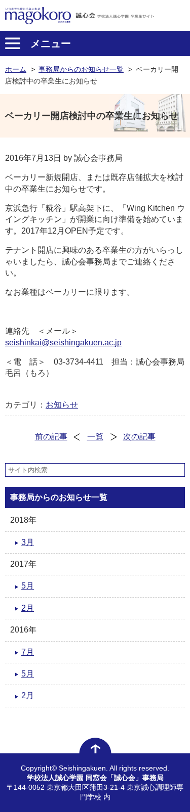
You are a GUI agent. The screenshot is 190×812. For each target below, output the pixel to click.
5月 (27, 585)
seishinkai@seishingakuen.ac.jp (63, 342)
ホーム (15, 69)
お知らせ (62, 404)
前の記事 (51, 436)
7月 (27, 652)
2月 (27, 608)
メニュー (50, 43)
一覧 (95, 436)
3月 (27, 542)
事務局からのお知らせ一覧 (81, 69)
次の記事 (139, 436)
